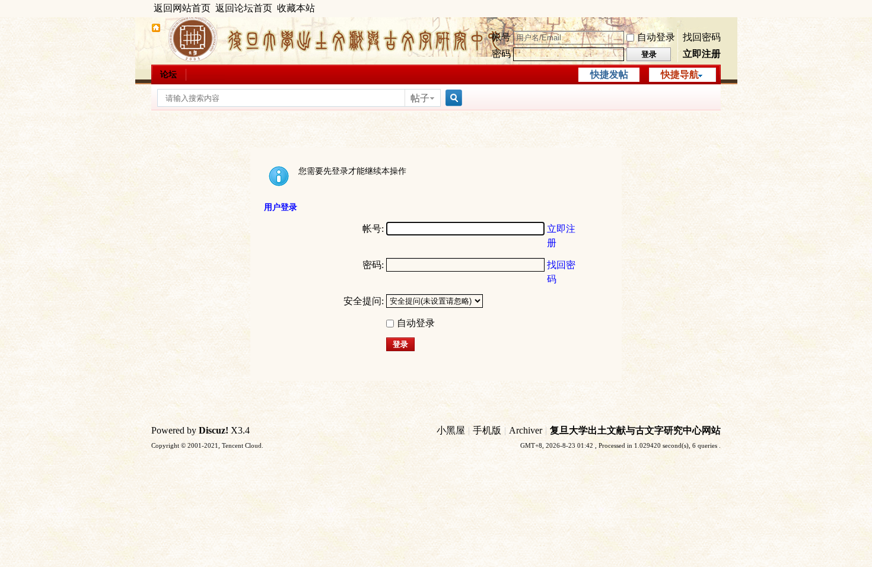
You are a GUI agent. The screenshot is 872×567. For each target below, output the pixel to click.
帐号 (501, 37)
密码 (501, 54)
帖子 (419, 98)
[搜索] (452, 98)
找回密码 (702, 37)
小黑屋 (451, 430)
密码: (373, 265)
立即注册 (702, 54)
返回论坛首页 (243, 8)
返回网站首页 (182, 8)
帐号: (373, 229)
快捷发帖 (609, 74)
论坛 (168, 74)
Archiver (525, 430)
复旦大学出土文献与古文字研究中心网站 (635, 430)
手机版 (487, 430)
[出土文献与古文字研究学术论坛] (156, 29)
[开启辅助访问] (718, 8)
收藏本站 (296, 8)
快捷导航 (680, 74)
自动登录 (656, 37)
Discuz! (213, 430)
